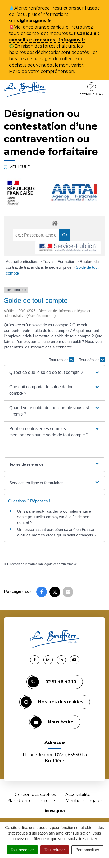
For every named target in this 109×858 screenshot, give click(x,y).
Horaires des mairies (60, 701)
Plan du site (19, 800)
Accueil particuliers (22, 261)
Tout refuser (54, 849)
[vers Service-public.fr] (68, 247)
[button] (54, 372)
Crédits (48, 800)
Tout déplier (89, 359)
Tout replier (59, 359)
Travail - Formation (59, 261)
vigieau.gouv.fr (34, 20)
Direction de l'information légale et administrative (42, 564)
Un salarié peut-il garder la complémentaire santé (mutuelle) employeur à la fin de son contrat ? (54, 517)
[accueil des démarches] (54, 223)
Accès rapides (91, 94)
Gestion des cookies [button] (35, 794)
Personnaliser (87, 849)
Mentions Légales (84, 800)
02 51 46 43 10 (60, 681)
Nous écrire (61, 721)
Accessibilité (77, 794)
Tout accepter (22, 849)
